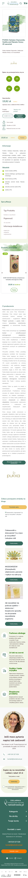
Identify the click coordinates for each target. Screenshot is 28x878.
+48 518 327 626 (13, 754)
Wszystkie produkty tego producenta (14, 462)
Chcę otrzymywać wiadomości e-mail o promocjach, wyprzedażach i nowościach (15, 788)
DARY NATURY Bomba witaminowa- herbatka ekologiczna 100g (14, 278)
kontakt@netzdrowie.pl (14, 759)
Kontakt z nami (14, 851)
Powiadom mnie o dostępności (19, 116)
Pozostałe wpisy (14, 507)
